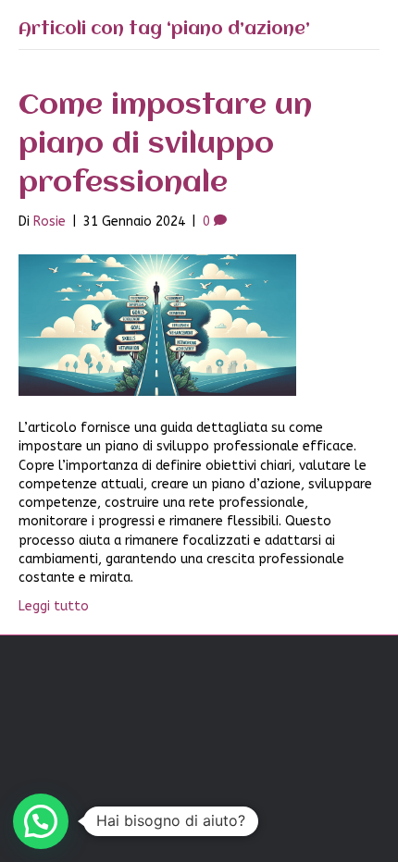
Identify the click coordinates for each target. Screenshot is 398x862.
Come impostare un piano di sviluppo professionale (165, 145)
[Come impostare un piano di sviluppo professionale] (157, 324)
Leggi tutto (54, 606)
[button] (40, 821)
